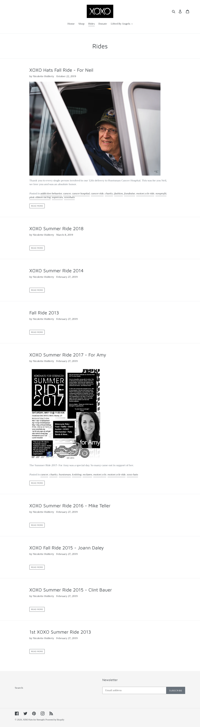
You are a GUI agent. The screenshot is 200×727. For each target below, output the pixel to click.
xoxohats (69, 197)
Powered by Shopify (54, 720)
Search (19, 688)
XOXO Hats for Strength (34, 720)
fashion (118, 193)
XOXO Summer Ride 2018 (56, 228)
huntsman (65, 474)
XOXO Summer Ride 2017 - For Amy (67, 354)
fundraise (129, 193)
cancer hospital (81, 193)
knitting (76, 474)
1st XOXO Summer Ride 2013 (60, 632)
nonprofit (160, 193)
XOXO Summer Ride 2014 (56, 270)
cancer (67, 193)
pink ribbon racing (40, 197)
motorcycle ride (145, 193)
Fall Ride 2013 (44, 312)
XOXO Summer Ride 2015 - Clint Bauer (70, 589)
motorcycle (99, 474)
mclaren (87, 474)
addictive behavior (51, 193)
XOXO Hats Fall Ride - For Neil (61, 70)
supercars (57, 197)
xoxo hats (132, 474)
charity (109, 193)
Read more (37, 206)
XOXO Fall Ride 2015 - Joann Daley (66, 547)
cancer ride (97, 193)
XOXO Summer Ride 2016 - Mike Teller (69, 505)
